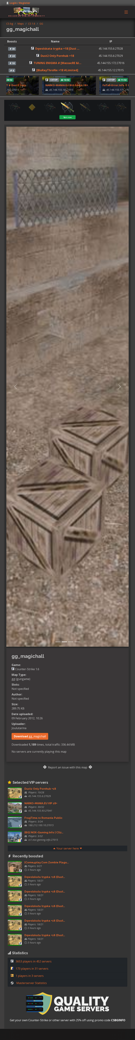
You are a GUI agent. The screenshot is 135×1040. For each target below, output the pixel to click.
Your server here (67, 848)
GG (41, 23)
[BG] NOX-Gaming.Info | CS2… (43, 832)
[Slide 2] (64, 642)
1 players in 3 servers (29, 976)
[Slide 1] (58, 642)
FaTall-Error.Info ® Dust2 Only (105, 85)
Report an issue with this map (67, 767)
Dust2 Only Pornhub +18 (57, 56)
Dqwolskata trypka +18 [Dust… (44, 877)
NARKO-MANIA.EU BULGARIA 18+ (49, 85)
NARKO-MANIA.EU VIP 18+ (40, 803)
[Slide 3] (70, 642)
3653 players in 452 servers (33, 961)
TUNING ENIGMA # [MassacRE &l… (57, 63)
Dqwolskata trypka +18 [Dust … (57, 49)
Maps (20, 23)
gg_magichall (30, 736)
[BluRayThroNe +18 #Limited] (57, 70)
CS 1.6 (31, 23)
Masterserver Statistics (31, 983)
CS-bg (9, 23)
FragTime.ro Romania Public (43, 817)
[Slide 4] (77, 642)
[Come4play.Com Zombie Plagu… (46, 862)
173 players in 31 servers (31, 969)
